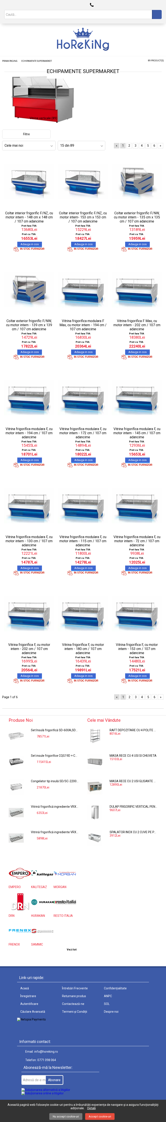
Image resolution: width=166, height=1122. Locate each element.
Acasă (24, 988)
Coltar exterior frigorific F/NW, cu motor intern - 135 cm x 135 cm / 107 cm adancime (137, 217)
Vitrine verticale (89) (43, 118)
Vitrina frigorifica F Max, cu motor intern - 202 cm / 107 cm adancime (136, 325)
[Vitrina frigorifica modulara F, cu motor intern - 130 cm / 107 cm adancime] (29, 506)
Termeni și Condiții (74, 1011)
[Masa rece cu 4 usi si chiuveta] (94, 761)
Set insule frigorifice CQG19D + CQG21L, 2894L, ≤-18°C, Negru (55, 755)
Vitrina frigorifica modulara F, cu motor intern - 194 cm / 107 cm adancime (29, 433)
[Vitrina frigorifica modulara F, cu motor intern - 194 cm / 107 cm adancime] (29, 398)
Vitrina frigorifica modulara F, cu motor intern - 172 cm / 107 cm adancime (82, 433)
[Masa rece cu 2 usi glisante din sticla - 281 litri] (94, 787)
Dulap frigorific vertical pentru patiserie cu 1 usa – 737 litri (133, 806)
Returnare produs (74, 996)
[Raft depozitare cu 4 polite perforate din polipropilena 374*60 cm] (94, 736)
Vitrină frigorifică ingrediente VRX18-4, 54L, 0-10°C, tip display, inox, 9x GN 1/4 (55, 806)
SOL (107, 1004)
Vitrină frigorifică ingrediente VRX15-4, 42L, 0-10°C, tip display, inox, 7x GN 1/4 (55, 832)
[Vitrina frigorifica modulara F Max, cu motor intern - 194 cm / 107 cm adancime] (83, 290)
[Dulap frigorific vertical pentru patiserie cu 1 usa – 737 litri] (94, 812)
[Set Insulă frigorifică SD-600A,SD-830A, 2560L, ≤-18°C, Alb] (16, 736)
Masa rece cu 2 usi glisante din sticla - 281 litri (133, 781)
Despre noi (111, 1011)
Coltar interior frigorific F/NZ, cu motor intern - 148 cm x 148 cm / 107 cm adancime (29, 217)
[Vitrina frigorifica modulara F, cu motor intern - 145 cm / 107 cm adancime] (137, 398)
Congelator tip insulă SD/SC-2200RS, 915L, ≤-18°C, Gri (55, 781)
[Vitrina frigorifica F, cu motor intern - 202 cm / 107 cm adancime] (29, 614)
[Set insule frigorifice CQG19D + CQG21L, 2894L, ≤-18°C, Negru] (16, 761)
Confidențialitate (115, 988)
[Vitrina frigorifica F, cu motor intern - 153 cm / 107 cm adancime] (137, 614)
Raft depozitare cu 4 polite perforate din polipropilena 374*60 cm (133, 730)
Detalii (91, 1108)
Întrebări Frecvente (75, 988)
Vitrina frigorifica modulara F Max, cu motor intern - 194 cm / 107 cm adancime (83, 325)
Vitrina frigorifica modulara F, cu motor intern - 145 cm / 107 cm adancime (136, 433)
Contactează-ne (73, 1004)
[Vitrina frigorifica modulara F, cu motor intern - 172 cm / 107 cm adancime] (83, 398)
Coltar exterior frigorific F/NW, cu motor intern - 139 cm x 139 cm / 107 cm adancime (29, 325)
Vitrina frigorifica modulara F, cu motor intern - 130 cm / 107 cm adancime (29, 541)
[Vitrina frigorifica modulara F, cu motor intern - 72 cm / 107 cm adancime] (137, 506)
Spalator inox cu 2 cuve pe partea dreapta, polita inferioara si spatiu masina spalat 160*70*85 (133, 832)
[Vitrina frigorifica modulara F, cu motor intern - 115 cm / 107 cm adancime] (83, 506)
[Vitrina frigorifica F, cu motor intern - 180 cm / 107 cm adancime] (83, 614)
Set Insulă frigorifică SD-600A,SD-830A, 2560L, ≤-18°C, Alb (55, 730)
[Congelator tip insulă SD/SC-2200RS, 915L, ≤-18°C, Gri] (16, 787)
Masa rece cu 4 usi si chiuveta (133, 755)
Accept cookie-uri (100, 1116)
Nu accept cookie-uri (66, 1116)
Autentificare (29, 1004)
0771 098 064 (46, 1060)
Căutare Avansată (32, 1011)
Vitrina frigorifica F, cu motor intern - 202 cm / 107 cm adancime (29, 649)
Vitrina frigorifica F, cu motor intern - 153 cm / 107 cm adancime (137, 649)
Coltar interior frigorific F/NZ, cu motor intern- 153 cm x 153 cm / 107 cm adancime (83, 217)
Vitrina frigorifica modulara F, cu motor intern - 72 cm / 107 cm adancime (136, 541)
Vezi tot (72, 949)
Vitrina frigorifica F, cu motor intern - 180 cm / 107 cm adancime (83, 649)
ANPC (108, 996)
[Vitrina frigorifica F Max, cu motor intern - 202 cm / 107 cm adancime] (137, 290)
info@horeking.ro (46, 1051)
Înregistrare (28, 996)
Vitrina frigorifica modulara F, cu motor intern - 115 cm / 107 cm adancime (82, 541)
